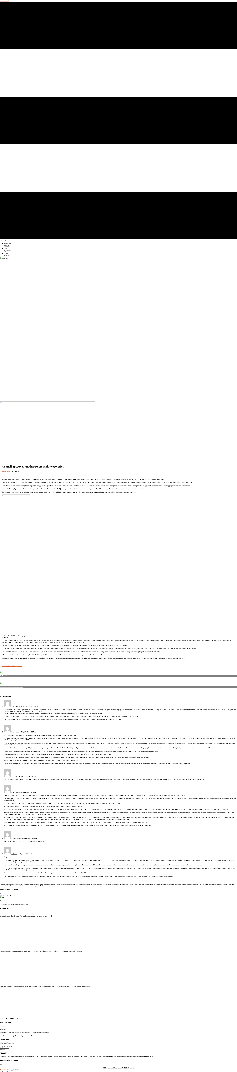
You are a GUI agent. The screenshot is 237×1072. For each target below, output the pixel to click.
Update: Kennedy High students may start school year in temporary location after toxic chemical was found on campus (45, 986)
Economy (10, 666)
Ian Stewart (5, 471)
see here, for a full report (110, 779)
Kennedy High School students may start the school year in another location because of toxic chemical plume (41, 951)
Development (5, 666)
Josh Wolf (14, 854)
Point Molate (19, 666)
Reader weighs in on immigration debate (10, 676)
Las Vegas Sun (95, 868)
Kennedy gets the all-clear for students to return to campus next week (26, 916)
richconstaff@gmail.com (21, 904)
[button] (3, 1029)
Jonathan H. (15, 776)
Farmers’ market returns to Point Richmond (11, 687)
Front (14, 666)
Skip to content (4, 1)
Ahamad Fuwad (4, 1070)
